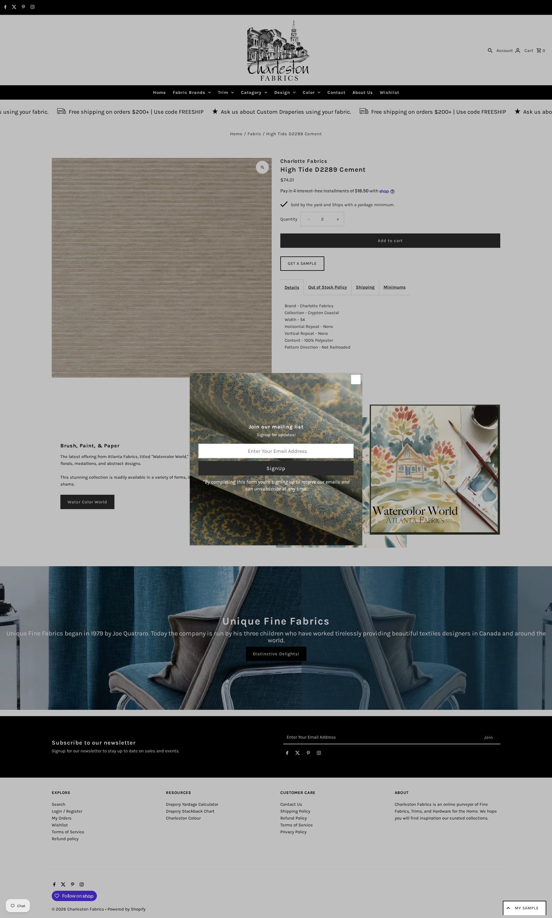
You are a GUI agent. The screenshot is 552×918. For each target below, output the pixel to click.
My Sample (527, 908)
